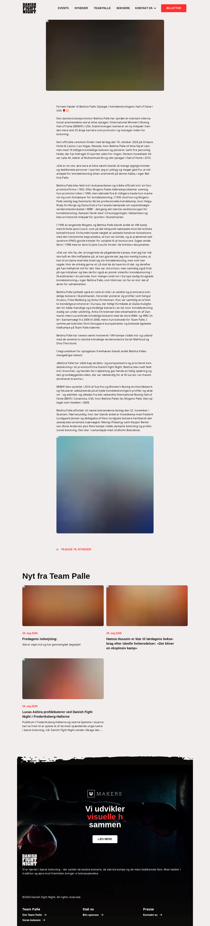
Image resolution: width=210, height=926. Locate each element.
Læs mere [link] (105, 839)
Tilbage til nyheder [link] (76, 549)
